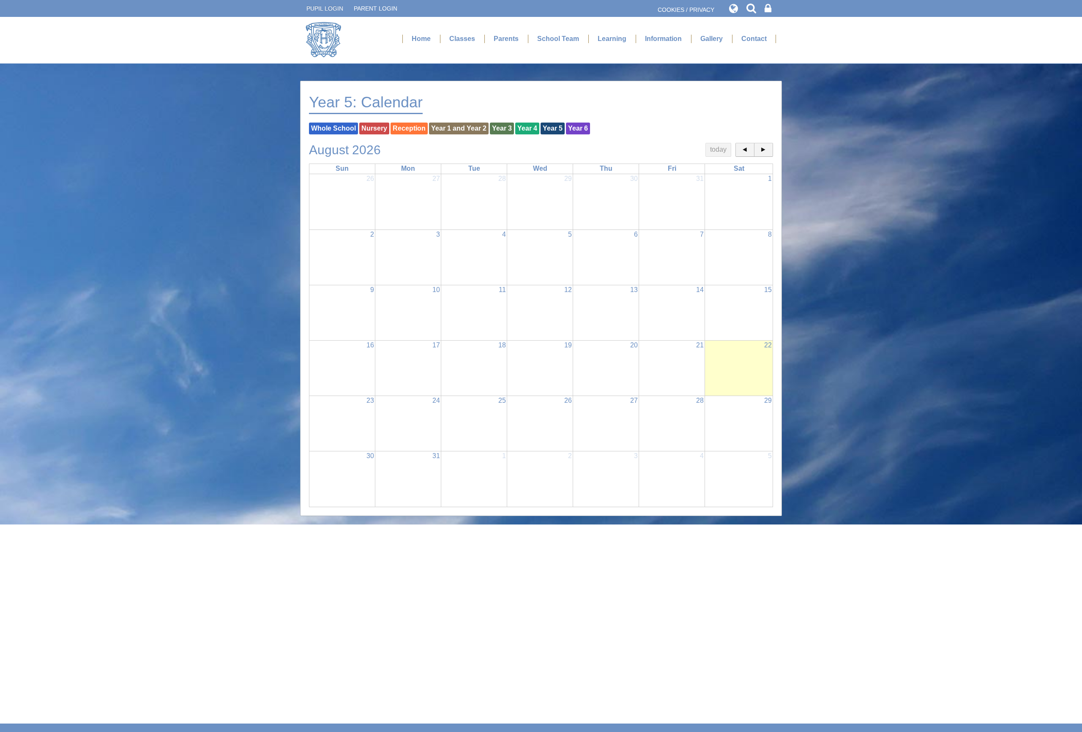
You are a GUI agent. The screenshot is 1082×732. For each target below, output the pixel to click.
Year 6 (578, 128)
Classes (462, 38)
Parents (506, 38)
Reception (409, 128)
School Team (558, 38)
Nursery (374, 128)
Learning (612, 38)
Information (663, 38)
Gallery (711, 38)
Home (421, 38)
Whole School (333, 128)
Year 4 (527, 128)
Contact (754, 38)
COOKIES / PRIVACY (686, 9)
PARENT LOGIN (375, 8)
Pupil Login (324, 8)
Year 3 (502, 128)
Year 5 (553, 128)
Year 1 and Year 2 (458, 128)
